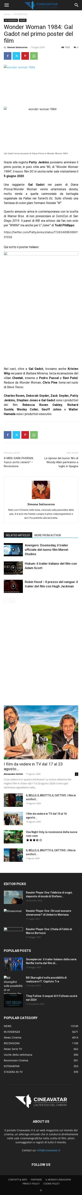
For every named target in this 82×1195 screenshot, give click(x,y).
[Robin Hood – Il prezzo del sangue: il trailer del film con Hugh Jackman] (13, 586)
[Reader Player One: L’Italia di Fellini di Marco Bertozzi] (13, 934)
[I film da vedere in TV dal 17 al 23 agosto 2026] (41, 732)
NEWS (22, 20)
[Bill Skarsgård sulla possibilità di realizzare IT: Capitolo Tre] (13, 986)
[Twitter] (16, 56)
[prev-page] (6, 600)
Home (7, 14)
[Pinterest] (25, 56)
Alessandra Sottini (13, 773)
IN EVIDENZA (21, 14)
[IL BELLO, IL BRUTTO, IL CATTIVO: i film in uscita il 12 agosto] (13, 800)
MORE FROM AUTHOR (48, 535)
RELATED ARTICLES (18, 535)
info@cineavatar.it (48, 1150)
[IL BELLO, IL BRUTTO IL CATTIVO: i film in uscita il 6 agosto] (13, 855)
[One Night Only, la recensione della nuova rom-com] (13, 836)
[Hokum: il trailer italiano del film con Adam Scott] (13, 568)
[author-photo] (41, 499)
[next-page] (12, 600)
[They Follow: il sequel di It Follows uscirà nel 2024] (13, 1000)
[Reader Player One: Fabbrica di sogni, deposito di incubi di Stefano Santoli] (13, 897)
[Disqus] (41, 656)
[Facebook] (7, 56)
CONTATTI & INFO (17, 1179)
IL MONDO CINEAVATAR (58, 1179)
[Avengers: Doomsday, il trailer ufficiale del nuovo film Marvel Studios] (13, 549)
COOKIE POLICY (51, 1183)
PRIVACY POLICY (31, 1183)
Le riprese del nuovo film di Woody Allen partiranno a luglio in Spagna (61, 462)
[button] (6, 5)
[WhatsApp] (34, 56)
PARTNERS (36, 1179)
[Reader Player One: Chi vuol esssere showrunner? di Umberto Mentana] (13, 915)
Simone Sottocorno (17, 47)
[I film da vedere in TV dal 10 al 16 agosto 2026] (13, 818)
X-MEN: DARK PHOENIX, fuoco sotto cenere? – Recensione (19, 462)
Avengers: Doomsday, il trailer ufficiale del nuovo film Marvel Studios (46, 549)
